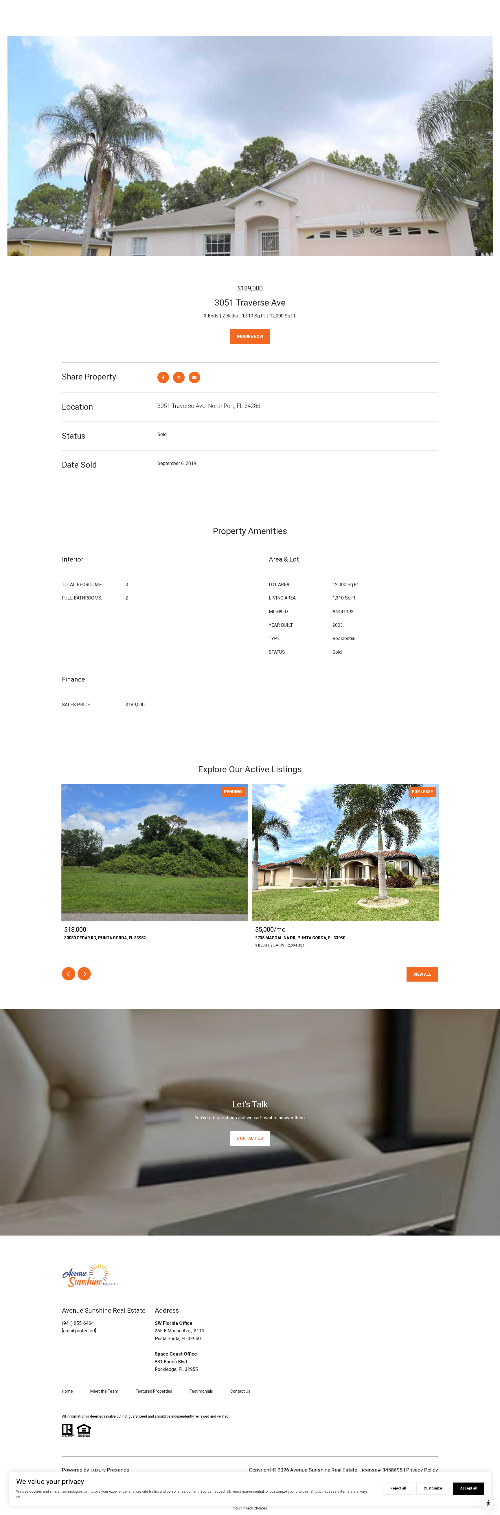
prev (68, 973)
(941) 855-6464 (78, 1323)
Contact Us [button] (250, 1138)
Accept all (468, 1488)
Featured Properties (154, 1391)
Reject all (398, 1488)
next (84, 973)
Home (67, 1391)
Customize (433, 1488)
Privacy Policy (422, 1470)
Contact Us (240, 1391)
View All (422, 974)
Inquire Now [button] (250, 336)
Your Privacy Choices (250, 1508)
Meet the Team (104, 1391)
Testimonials (201, 1391)
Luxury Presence (110, 1470)
